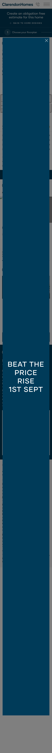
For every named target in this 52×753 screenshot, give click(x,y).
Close (26, 376)
